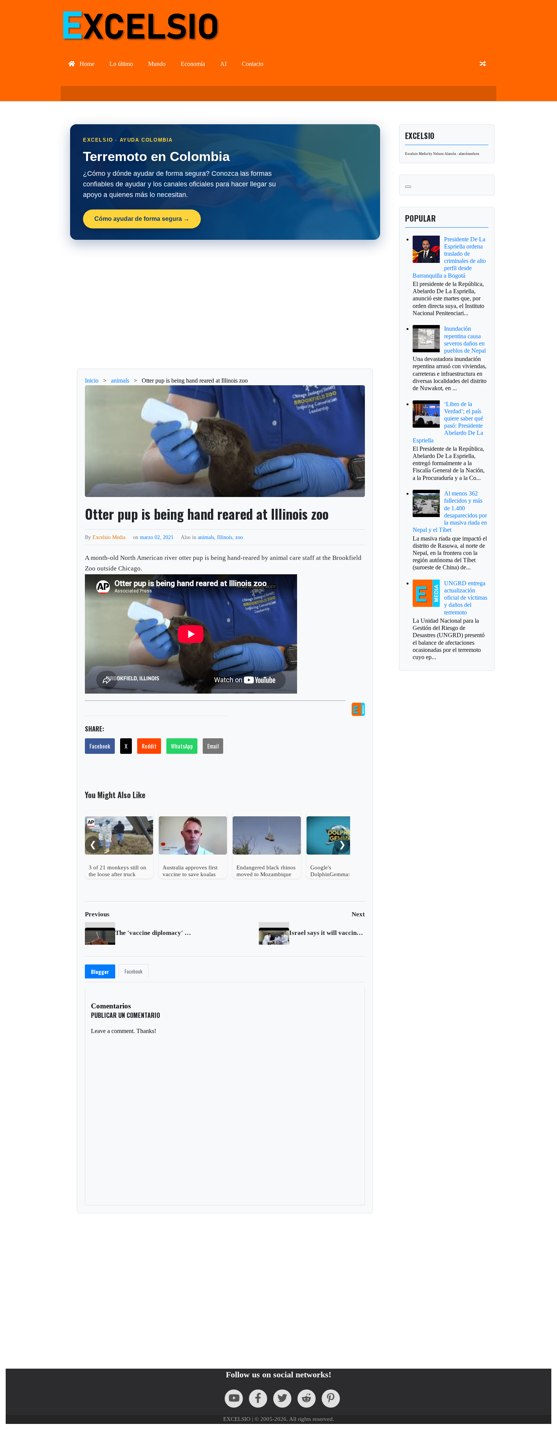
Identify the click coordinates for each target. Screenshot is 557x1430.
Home (86, 64)
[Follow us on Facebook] (258, 1398)
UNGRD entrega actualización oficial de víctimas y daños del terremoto (465, 598)
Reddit (149, 746)
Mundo (157, 64)
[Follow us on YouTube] (234, 1398)
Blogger (100, 971)
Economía (193, 64)
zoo (239, 537)
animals (206, 537)
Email (213, 746)
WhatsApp (182, 746)
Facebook (99, 746)
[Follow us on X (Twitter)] (282, 1398)
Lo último (121, 64)
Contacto (252, 64)
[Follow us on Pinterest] (331, 1398)
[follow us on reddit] (306, 1398)
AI (223, 64)
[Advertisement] (225, 304)
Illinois (224, 537)
